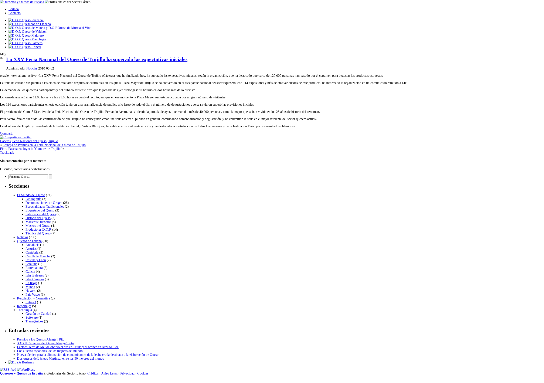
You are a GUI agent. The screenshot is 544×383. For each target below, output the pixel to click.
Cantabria (32, 252)
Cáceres (5, 141)
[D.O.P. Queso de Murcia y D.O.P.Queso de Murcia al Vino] (49, 28)
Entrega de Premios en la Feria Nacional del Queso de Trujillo (44, 145)
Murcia (30, 287)
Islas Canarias (35, 279)
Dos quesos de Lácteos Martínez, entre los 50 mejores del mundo (60, 358)
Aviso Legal (109, 373)
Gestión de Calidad (38, 313)
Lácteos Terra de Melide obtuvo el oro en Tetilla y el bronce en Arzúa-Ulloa (68, 347)
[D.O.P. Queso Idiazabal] (26, 20)
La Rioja (31, 283)
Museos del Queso (38, 225)
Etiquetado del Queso (40, 210)
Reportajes (24, 306)
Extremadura (34, 268)
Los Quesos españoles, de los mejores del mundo (50, 351)
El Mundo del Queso (31, 195)
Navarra (31, 290)
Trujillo (53, 141)
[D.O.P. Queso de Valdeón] (27, 31)
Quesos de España (29, 241)
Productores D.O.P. (38, 229)
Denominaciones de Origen (44, 202)
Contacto (14, 13)
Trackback (7, 152)
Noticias (31, 68)
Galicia (30, 271)
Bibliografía (33, 199)
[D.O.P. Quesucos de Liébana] (29, 24)
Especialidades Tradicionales (45, 206)
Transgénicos (34, 321)
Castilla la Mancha (38, 256)
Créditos (93, 373)
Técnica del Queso (38, 233)
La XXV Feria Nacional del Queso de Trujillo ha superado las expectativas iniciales (96, 59)
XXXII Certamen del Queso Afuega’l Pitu (45, 343)
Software (32, 317)
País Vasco (33, 294)
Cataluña (31, 264)
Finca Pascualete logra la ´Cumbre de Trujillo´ (31, 148)
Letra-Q (31, 302)
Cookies (142, 373)
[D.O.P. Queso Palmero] (25, 43)
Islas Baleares (35, 275)
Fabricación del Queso (41, 214)
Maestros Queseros (38, 222)
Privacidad (127, 373)
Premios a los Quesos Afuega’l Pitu (40, 339)
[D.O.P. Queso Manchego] (27, 39)
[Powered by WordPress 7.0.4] (26, 369)
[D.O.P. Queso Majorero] (26, 35)
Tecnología (24, 310)
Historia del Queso (38, 218)
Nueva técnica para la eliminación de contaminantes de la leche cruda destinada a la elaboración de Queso (88, 354)
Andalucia (32, 245)
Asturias (31, 248)
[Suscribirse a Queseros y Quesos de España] (8, 369)
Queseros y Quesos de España (21, 373)
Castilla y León (36, 260)
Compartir (7, 133)
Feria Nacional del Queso (29, 141)
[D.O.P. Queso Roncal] (24, 47)
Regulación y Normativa (33, 298)
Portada (13, 9)
